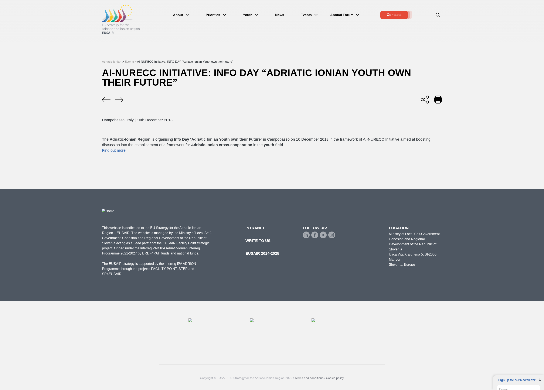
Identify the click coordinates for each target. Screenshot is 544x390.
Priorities (213, 15)
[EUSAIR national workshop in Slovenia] (119, 100)
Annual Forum (341, 15)
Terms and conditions (309, 378)
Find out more (114, 150)
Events (306, 15)
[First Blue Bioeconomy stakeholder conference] (106, 100)
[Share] (425, 99)
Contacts (394, 15)
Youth (247, 15)
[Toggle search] (438, 15)
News (279, 15)
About (178, 15)
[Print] (438, 99)
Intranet (255, 228)
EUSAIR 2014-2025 (262, 253)
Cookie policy (335, 378)
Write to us (258, 241)
